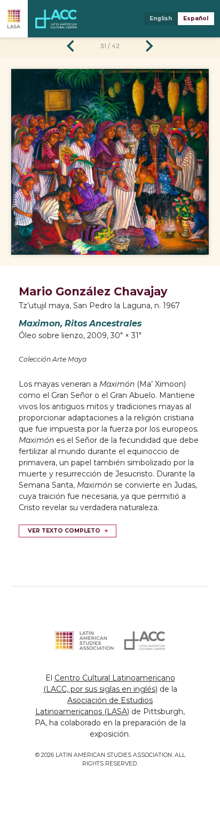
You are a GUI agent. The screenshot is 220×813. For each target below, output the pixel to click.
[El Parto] (70, 46)
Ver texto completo (64, 530)
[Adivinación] (149, 46)
